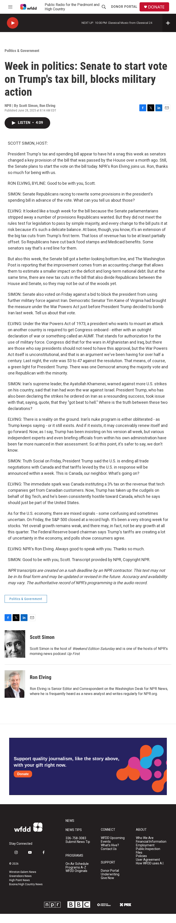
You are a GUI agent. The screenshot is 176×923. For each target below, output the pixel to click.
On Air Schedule (77, 864)
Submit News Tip (78, 842)
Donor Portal (124, 6)
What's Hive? (110, 845)
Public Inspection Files (148, 850)
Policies (141, 856)
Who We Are (145, 838)
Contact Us (109, 849)
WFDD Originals (76, 871)
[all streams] (169, 23)
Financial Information (151, 841)
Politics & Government (22, 50)
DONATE (156, 7)
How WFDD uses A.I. (150, 863)
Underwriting (110, 874)
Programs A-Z (76, 867)
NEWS (70, 821)
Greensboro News (20, 876)
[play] (12, 23)
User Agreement (148, 859)
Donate (23, 774)
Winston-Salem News (22, 872)
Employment (145, 845)
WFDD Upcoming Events (113, 839)
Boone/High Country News (26, 884)
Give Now (107, 878)
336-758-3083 (76, 838)
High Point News (19, 880)
